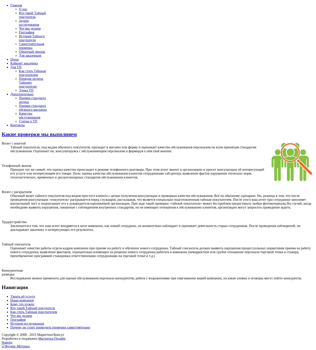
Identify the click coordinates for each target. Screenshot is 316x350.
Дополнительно (22, 94)
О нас (23, 9)
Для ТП (15, 67)
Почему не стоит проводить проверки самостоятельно (50, 327)
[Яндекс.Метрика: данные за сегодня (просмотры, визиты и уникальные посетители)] (16, 346)
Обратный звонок (32, 51)
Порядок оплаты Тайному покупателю (31, 82)
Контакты (17, 125)
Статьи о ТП (28, 121)
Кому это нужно (22, 304)
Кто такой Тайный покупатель (32, 15)
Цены (14, 59)
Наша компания (22, 300)
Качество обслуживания (29, 115)
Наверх (7, 342)
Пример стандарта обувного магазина (33, 107)
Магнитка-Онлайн (52, 338)
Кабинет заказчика (24, 63)
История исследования (27, 323)
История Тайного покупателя (32, 38)
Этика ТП (26, 90)
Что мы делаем (30, 28)
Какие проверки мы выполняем (39, 134)
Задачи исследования (29, 22)
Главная (16, 5)
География (26, 32)
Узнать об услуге (22, 296)
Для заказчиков (30, 55)
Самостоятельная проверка (31, 46)
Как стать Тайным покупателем (32, 73)
